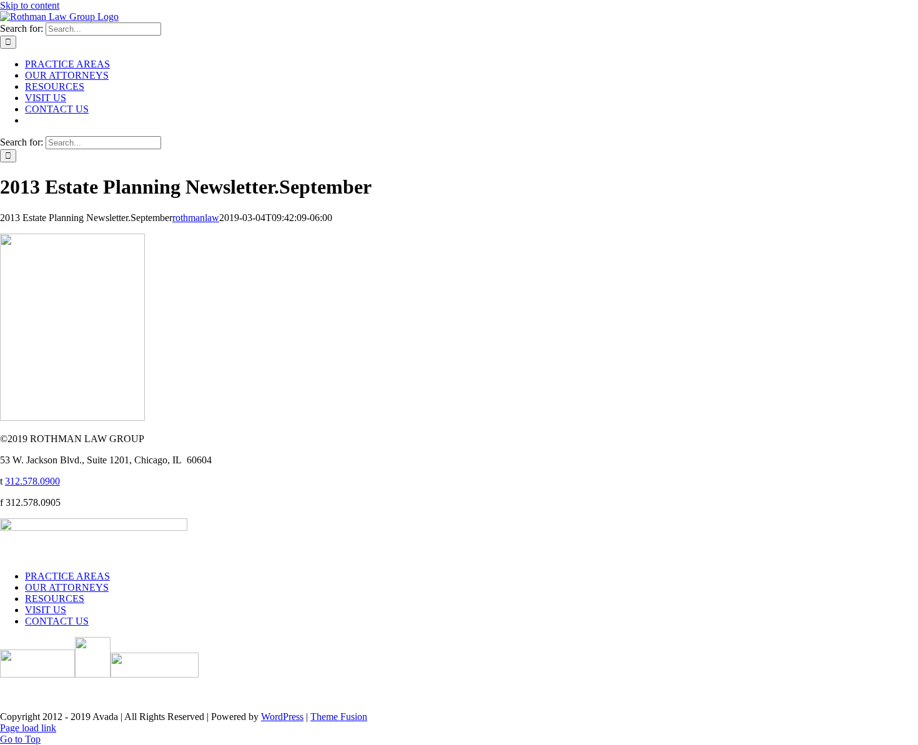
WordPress (282, 716)
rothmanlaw (195, 217)
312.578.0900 (32, 481)
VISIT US (45, 609)
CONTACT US (57, 621)
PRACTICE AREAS (67, 576)
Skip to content (29, 5)
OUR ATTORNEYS (67, 587)
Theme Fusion (338, 716)
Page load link (28, 728)
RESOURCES (54, 598)
